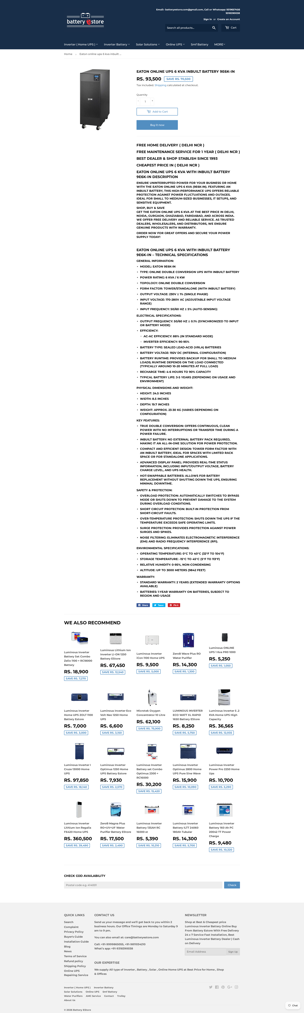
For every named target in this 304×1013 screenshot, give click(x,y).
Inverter (129, 969)
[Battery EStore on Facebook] (217, 987)
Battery (142, 969)
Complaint (71, 927)
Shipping (160, 85)
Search (68, 922)
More (218, 44)
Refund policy (73, 961)
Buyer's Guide (73, 936)
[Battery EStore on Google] (229, 987)
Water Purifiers (73, 996)
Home (68, 54)
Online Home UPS (170, 969)
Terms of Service (75, 956)
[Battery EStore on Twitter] (211, 987)
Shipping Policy (75, 966)
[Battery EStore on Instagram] (236, 987)
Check (232, 885)
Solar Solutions (147, 44)
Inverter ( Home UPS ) (80, 44)
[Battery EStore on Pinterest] (223, 987)
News (68, 951)
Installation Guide (76, 941)
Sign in (208, 19)
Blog (67, 946)
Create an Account (228, 19)
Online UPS (174, 44)
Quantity (142, 94)
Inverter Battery (116, 44)
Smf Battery (199, 44)
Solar (153, 969)
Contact (109, 996)
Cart (233, 27)
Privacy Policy (74, 931)
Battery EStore (82, 1009)
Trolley (121, 996)
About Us (69, 1000)
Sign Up (233, 951)
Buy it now (157, 125)
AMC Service (93, 996)
